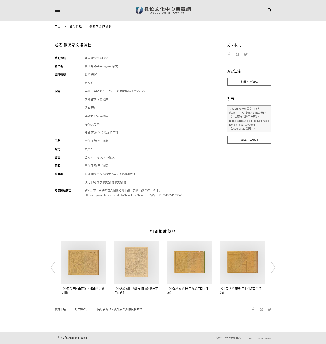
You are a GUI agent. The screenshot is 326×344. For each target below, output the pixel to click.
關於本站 (60, 309)
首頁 (58, 26)
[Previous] (56, 267)
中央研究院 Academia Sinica (71, 337)
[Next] (269, 267)
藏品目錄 (75, 26)
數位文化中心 (233, 338)
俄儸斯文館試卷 (100, 26)
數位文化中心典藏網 (163, 10)
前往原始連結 (249, 82)
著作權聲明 (81, 309)
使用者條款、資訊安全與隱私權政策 (119, 309)
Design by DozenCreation (260, 338)
